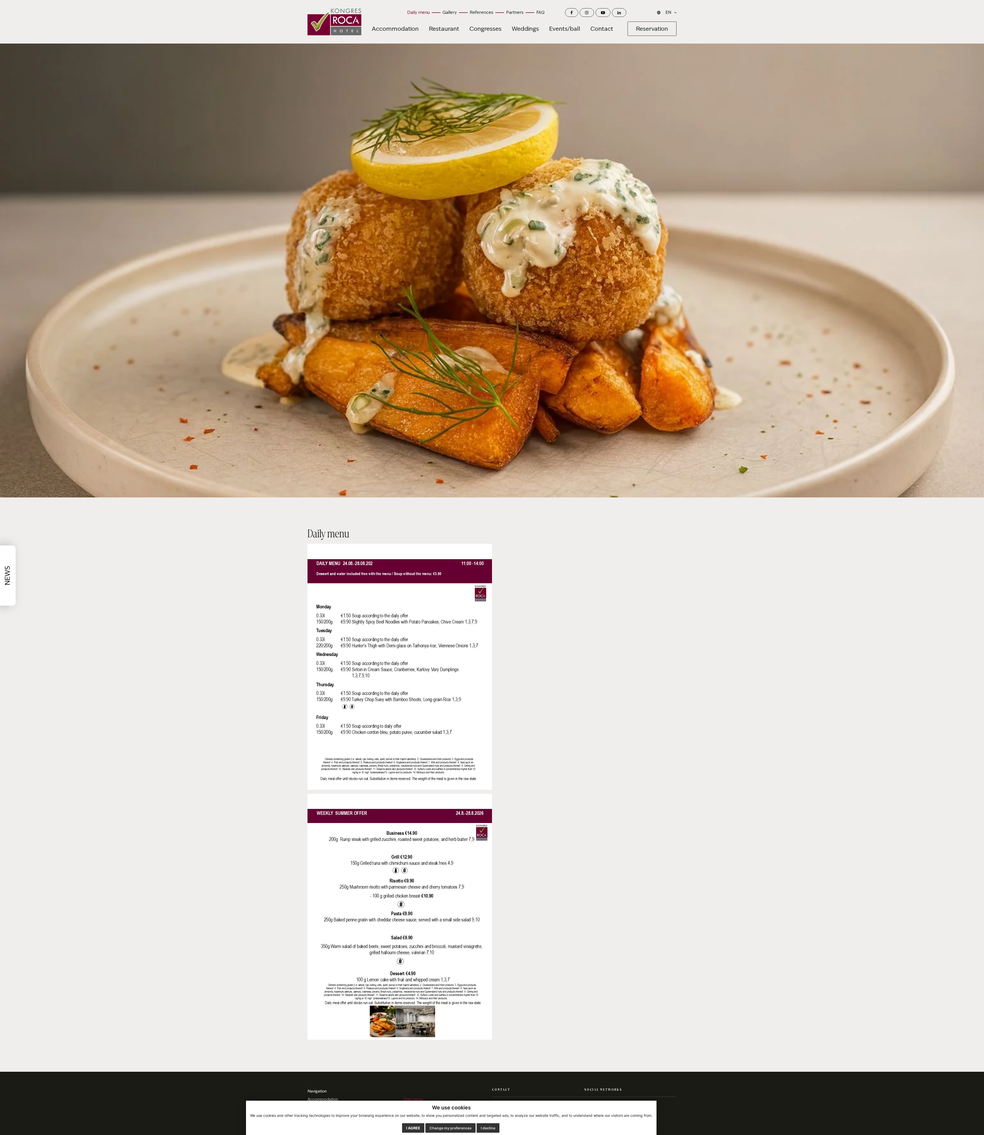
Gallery (450, 12)
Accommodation (323, 1099)
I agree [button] (413, 1128)
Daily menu (418, 12)
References (481, 12)
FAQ (540, 12)
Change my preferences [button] (450, 1128)
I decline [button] (488, 1128)
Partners (515, 12)
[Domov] (334, 21)
